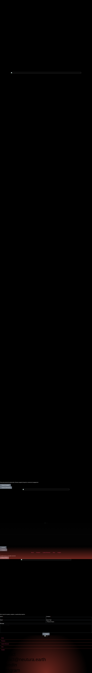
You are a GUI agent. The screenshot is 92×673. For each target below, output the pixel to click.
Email (1, 620)
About (32, 552)
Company (48, 616)
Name (1, 616)
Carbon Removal (46, 552)
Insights (59, 552)
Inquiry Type (48, 620)
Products (38, 552)
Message (2, 623)
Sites (54, 552)
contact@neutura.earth (23, 543)
